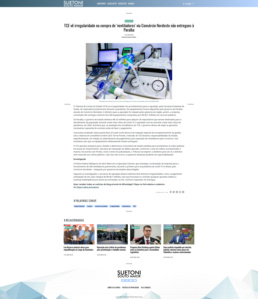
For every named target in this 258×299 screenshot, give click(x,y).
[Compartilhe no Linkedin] (177, 192)
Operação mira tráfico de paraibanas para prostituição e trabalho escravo (111, 248)
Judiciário (101, 3)
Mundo (131, 3)
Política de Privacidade (130, 287)
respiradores (126, 206)
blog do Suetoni (79, 206)
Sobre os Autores (114, 287)
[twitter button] (188, 4)
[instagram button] (186, 4)
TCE (134, 206)
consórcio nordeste (101, 206)
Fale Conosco (146, 287)
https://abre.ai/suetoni (88, 187)
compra (89, 206)
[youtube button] (190, 4)
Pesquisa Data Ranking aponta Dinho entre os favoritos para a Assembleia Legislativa (145, 250)
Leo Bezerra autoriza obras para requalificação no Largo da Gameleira (78, 248)
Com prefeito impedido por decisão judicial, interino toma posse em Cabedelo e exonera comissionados (177, 250)
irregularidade (114, 206)
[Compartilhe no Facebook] (170, 192)
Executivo (122, 3)
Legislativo (112, 3)
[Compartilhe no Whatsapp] (180, 192)
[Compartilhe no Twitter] (173, 192)
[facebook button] (184, 4)
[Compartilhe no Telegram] (183, 192)
